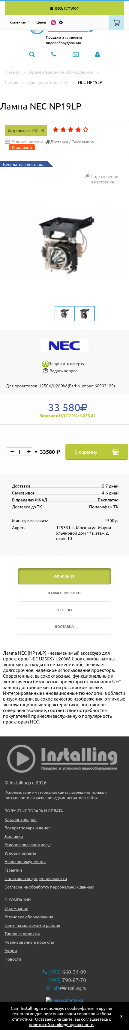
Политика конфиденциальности (35, 878)
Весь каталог (66, 8)
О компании (16, 908)
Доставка (13, 836)
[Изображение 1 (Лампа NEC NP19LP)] (64, 244)
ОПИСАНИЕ (64, 576)
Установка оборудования (28, 916)
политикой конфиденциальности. (61, 1024)
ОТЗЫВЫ (64, 609)
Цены (41, 22)
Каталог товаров (20, 819)
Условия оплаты (20, 853)
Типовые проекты (22, 933)
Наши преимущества (25, 861)
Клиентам (18, 22)
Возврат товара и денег (27, 827)
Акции (10, 950)
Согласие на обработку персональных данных (49, 886)
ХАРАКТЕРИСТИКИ (64, 593)
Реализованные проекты (29, 942)
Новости (12, 959)
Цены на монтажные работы (32, 925)
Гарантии (13, 870)
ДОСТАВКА (64, 626)
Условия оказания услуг (27, 844)
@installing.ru (69, 987)
